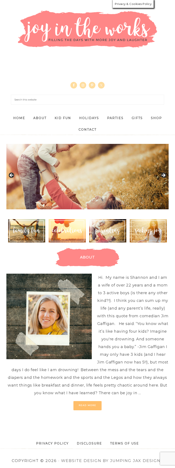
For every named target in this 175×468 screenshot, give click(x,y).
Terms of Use (124, 443)
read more (87, 405)
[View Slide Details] (87, 176)
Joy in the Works (87, 29)
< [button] (12, 175)
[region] (87, 176)
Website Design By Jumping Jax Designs (112, 460)
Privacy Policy (52, 443)
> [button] (163, 175)
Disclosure (89, 443)
